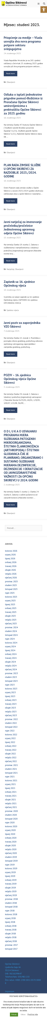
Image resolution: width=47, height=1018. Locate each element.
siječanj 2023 (11, 715)
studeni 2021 (11, 769)
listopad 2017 (11, 948)
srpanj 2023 (10, 692)
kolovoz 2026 (11, 550)
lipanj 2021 (10, 788)
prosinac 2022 (11, 719)
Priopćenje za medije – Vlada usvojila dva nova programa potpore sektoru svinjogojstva (23, 43)
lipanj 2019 (10, 876)
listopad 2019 (11, 860)
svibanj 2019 (10, 880)
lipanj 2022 (10, 742)
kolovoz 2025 (11, 596)
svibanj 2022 (10, 746)
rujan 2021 (10, 776)
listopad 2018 (11, 906)
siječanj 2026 (11, 577)
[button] (43, 9)
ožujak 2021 (10, 799)
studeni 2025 (11, 585)
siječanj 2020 (11, 853)
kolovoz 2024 (11, 642)
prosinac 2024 (11, 627)
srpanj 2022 (10, 738)
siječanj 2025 (11, 623)
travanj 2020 (10, 841)
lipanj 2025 (10, 604)
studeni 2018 (11, 903)
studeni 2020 (11, 814)
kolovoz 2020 (11, 826)
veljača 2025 (10, 619)
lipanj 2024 (10, 650)
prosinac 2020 (11, 811)
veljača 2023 (10, 711)
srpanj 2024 (10, 646)
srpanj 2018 (10, 918)
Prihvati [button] (14, 1014)
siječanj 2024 (11, 669)
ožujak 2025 (10, 615)
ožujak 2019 (10, 887)
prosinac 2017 (11, 945)
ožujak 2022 (10, 753)
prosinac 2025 (11, 581)
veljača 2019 (10, 891)
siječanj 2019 (11, 895)
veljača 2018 (10, 937)
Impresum (9, 991)
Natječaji (10, 269)
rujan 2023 (10, 684)
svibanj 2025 (10, 608)
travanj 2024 (10, 658)
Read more (10, 73)
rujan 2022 (10, 730)
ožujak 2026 (10, 570)
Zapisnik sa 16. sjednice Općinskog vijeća (19, 283)
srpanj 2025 (10, 600)
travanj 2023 (10, 704)
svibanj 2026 (10, 562)
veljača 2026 (10, 573)
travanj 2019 (10, 883)
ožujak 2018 (10, 933)
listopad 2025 (11, 589)
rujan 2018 (10, 910)
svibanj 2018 (10, 926)
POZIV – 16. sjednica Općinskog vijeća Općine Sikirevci (20, 379)
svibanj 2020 (10, 837)
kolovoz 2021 (11, 780)
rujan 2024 (10, 638)
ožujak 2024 (10, 661)
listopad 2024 (11, 635)
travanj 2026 (10, 566)
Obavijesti (11, 82)
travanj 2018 (10, 929)
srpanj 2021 (10, 784)
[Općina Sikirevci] (14, 3)
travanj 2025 (10, 612)
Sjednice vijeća (13, 310)
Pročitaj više (33, 1014)
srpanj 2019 (10, 872)
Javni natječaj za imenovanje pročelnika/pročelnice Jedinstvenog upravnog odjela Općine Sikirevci (23, 227)
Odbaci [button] (23, 1014)
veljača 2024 (10, 665)
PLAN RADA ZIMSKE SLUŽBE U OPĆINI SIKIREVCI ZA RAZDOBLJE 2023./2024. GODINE (22, 170)
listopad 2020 (11, 818)
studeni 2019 (11, 857)
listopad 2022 (11, 727)
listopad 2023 (11, 681)
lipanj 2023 (10, 696)
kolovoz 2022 (11, 734)
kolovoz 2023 (11, 688)
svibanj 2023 (10, 700)
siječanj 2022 (11, 761)
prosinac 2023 (11, 673)
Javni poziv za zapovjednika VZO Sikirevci (22, 325)
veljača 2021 (10, 803)
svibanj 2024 (10, 654)
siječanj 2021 (11, 807)
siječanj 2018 (11, 941)
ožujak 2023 (10, 707)
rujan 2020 (10, 822)
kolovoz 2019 (11, 868)
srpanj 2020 (10, 830)
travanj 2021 (10, 795)
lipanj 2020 (10, 834)
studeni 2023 (11, 677)
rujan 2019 (10, 864)
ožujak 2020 (10, 845)
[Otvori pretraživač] (44, 3)
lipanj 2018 (10, 922)
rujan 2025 (10, 593)
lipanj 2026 (10, 558)
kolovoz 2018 (11, 914)
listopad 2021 (11, 772)
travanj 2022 (10, 749)
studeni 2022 (11, 723)
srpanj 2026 (10, 554)
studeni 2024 (11, 631)
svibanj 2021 (10, 792)
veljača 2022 (10, 757)
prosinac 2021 (11, 765)
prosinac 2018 (11, 899)
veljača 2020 (10, 849)
